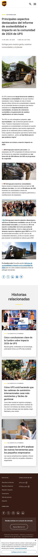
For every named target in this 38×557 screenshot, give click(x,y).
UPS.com (23, 483)
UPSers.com (24, 486)
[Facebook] (4, 514)
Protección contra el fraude (11, 534)
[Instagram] (13, 514)
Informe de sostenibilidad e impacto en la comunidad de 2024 (17, 265)
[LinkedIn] (18, 514)
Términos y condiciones (26, 534)
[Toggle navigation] (35, 4)
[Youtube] (23, 514)
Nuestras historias (8, 482)
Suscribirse (18, 527)
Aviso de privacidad (27, 536)
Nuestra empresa (7, 486)
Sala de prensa (6, 497)
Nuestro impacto (7, 490)
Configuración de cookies (19, 552)
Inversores (5, 493)
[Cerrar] (35, 540)
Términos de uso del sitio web (12, 536)
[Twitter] (8, 514)
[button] (31, 4)
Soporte (4, 501)
